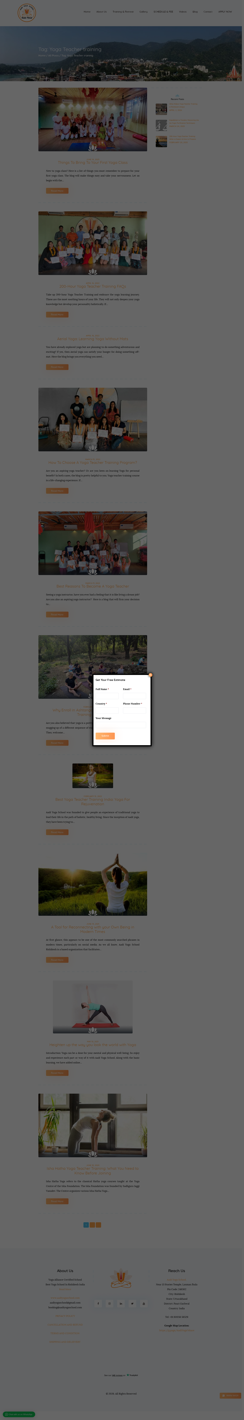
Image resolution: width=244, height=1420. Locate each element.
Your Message (103, 718)
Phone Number (132, 704)
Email (127, 689)
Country (101, 704)
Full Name (102, 689)
